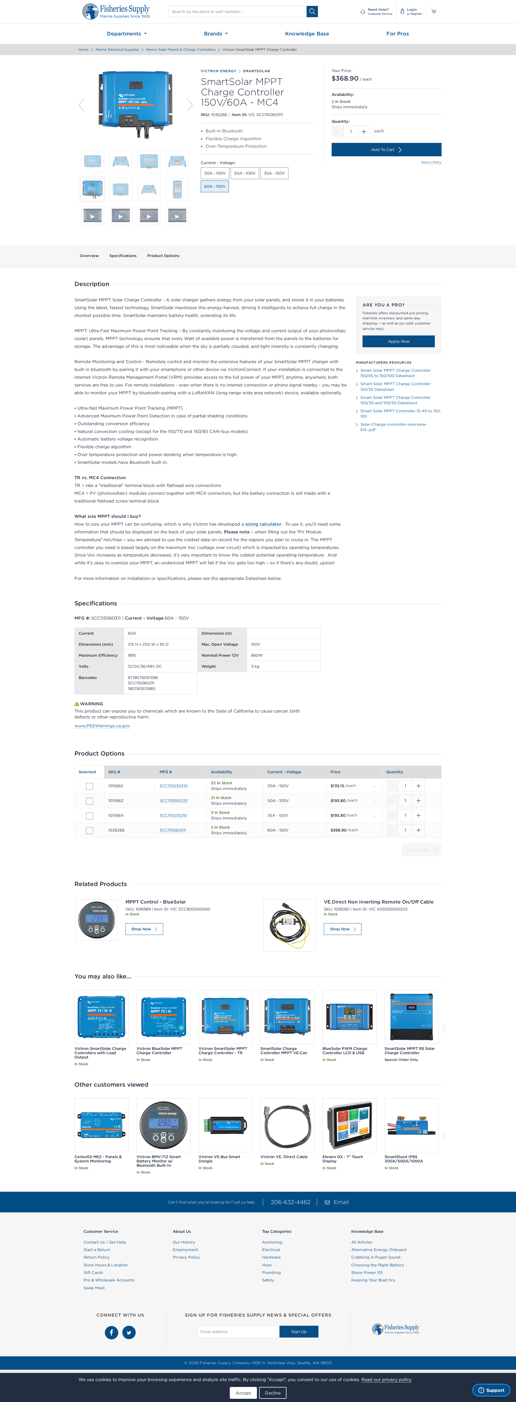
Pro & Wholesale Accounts (109, 1280)
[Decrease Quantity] (337, 132)
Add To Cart (383, 149)
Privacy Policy (186, 1257)
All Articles (361, 1242)
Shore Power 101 (366, 1272)
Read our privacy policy (386, 1379)
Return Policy (431, 162)
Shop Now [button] (141, 929)
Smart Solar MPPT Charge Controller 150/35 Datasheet (395, 386)
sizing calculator (264, 524)
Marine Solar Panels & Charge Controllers (181, 49)
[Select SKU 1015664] (89, 815)
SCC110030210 (174, 785)
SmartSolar (256, 71)
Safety (268, 1280)
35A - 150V (274, 173)
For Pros (397, 33)
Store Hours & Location (106, 1265)
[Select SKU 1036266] (89, 830)
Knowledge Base (307, 33)
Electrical (271, 1249)
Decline (273, 1393)
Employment (185, 1249)
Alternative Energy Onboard (378, 1249)
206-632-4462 (290, 1202)
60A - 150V (214, 186)
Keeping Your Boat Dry (373, 1280)
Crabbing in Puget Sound (375, 1257)
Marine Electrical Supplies (117, 49)
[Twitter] (129, 1328)
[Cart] (432, 11)
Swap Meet (94, 1287)
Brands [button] (214, 33)
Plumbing (271, 1272)
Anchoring (272, 1242)
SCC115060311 (173, 830)
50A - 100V (245, 173)
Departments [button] (125, 33)
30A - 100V (215, 173)
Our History (184, 1242)
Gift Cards (93, 1272)
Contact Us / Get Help (105, 1242)
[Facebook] (112, 1328)
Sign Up (299, 1331)
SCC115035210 (173, 815)
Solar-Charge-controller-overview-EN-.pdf (393, 427)
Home (83, 49)
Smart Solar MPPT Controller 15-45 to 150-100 (400, 414)
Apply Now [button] (399, 341)
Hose (267, 1265)
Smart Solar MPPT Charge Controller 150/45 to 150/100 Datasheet (395, 373)
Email (341, 1202)
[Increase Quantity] (364, 132)
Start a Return (97, 1249)
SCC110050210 (174, 800)
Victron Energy (218, 71)
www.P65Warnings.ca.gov (102, 725)
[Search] (312, 11)
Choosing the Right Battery (377, 1265)
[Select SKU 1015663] (89, 801)
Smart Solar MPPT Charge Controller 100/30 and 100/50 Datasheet (395, 400)
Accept (243, 1393)
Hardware (271, 1257)
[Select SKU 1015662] (89, 786)
